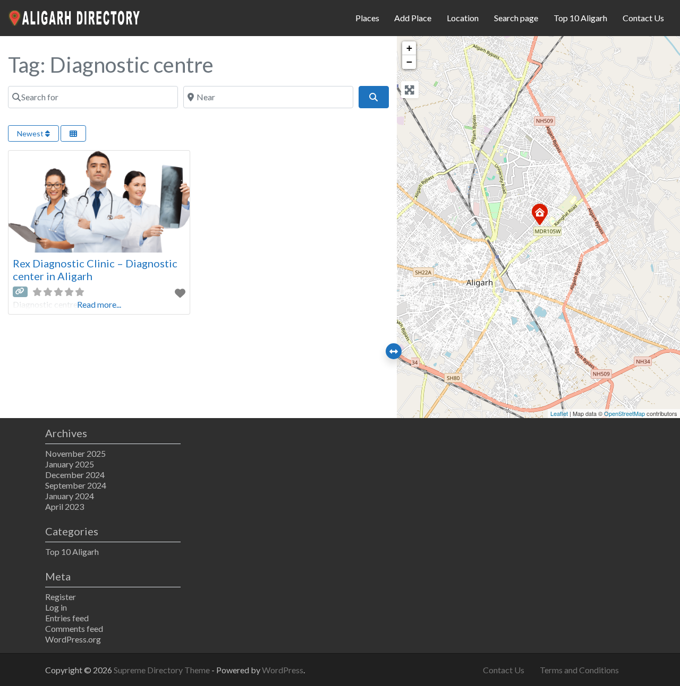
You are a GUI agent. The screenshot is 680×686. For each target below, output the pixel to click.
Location (463, 18)
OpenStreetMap (624, 413)
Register (60, 597)
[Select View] (73, 133)
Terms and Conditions (579, 670)
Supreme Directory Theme (162, 670)
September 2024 (75, 485)
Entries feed (67, 618)
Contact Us (643, 18)
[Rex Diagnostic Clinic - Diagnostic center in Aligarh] (539, 214)
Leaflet (559, 413)
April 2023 (64, 506)
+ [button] (409, 48)
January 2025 (69, 464)
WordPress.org (73, 639)
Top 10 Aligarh (580, 18)
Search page (516, 18)
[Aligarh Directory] (74, 16)
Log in (56, 607)
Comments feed (74, 628)
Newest (31, 133)
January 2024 (69, 496)
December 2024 (75, 475)
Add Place (412, 18)
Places (367, 18)
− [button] (409, 61)
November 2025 (75, 453)
